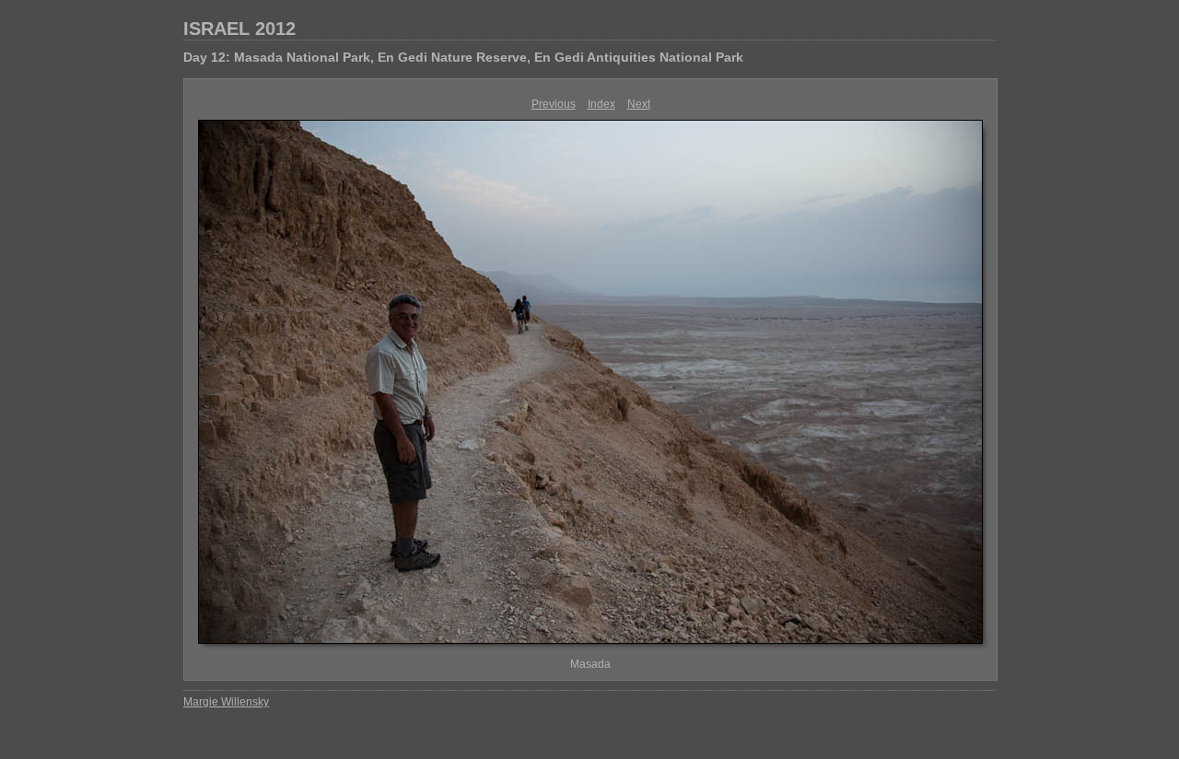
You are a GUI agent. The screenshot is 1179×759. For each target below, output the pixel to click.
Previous (553, 104)
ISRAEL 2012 (239, 28)
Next (638, 104)
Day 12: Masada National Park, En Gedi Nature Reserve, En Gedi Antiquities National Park (463, 57)
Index (601, 104)
